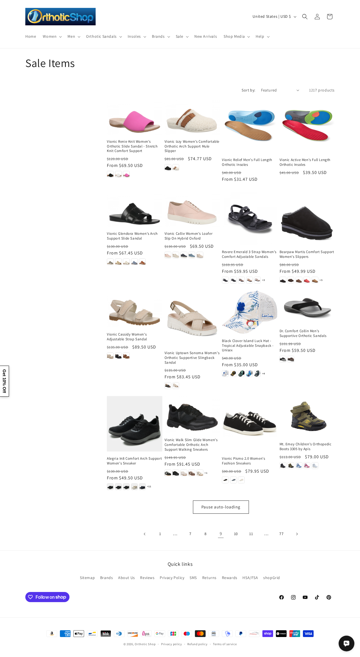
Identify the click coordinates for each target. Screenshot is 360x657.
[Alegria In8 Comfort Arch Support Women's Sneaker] (134, 424)
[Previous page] (145, 534)
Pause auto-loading (220, 506)
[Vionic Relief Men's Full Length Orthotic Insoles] (249, 125)
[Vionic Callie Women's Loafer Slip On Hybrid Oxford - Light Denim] (191, 255)
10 (236, 533)
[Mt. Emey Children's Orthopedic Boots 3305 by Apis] (307, 416)
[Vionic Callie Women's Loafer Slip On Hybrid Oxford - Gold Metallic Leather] (175, 255)
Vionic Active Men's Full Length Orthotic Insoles (305, 162)
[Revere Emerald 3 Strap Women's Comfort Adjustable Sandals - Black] (225, 280)
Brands (106, 577)
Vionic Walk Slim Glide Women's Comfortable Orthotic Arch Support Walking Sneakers (191, 445)
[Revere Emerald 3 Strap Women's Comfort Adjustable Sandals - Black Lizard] (233, 280)
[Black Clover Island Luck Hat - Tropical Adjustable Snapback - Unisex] (249, 312)
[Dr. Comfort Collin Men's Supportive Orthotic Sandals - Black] (283, 359)
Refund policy (197, 644)
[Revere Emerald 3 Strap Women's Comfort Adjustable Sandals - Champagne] (249, 280)
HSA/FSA (250, 577)
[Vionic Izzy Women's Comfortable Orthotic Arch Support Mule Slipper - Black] (168, 167)
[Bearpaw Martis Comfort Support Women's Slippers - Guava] (306, 280)
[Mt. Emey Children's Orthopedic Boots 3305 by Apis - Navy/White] (299, 465)
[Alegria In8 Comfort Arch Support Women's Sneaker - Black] (126, 486)
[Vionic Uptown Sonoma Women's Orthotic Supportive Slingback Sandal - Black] (168, 385)
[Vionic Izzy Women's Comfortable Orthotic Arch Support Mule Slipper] (192, 116)
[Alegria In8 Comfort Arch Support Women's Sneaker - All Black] (118, 486)
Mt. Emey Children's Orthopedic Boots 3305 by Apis (306, 446)
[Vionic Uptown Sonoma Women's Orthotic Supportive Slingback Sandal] (192, 318)
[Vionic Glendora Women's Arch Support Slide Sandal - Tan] (142, 261)
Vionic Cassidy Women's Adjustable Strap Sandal (127, 336)
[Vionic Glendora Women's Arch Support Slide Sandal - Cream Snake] (110, 261)
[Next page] (297, 534)
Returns (209, 577)
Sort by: (248, 90)
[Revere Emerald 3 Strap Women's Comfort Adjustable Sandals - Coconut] (257, 280)
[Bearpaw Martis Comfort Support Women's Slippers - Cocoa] (299, 280)
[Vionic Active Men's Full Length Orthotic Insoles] (307, 125)
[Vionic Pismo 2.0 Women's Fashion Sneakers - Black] (225, 480)
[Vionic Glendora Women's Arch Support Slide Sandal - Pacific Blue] (134, 261)
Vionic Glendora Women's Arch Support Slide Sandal (132, 236)
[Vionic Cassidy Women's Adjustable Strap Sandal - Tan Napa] (126, 355)
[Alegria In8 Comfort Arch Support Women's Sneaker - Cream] (134, 486)
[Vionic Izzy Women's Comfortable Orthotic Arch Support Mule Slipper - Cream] (175, 167)
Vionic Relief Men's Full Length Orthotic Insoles (247, 162)
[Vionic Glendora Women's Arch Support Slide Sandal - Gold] (118, 261)
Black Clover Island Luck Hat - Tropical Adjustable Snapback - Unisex (248, 346)
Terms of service (225, 644)
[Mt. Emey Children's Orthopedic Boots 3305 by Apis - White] (315, 465)
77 (281, 533)
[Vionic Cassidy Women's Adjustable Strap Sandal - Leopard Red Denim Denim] (118, 355)
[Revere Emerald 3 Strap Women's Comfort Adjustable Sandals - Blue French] (241, 280)
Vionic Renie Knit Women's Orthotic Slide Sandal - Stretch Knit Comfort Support (132, 146)
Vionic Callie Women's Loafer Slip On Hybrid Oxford (189, 236)
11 (251, 533)
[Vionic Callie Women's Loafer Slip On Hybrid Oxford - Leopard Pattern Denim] (184, 255)
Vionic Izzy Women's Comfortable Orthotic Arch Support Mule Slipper (192, 146)
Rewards (229, 577)
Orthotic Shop (145, 644)
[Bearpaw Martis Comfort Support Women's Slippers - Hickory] (315, 280)
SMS (193, 577)
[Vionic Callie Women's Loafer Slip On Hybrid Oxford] (192, 208)
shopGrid (271, 577)
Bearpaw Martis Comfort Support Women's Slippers (307, 254)
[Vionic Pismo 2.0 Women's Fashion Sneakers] (249, 424)
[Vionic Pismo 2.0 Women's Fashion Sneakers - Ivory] (241, 480)
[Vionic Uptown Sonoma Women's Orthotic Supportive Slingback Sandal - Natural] (175, 385)
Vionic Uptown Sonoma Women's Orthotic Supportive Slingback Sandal (192, 358)
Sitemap (87, 577)
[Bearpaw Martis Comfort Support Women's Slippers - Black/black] (283, 280)
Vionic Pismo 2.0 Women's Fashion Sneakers (243, 461)
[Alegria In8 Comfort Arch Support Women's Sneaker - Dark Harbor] (142, 486)
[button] (51, 36)
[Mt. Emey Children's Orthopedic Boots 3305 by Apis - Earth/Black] (290, 465)
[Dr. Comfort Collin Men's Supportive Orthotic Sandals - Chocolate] (290, 359)
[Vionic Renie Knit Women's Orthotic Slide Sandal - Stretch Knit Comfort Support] (134, 116)
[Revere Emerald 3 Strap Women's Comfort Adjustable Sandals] (249, 217)
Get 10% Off (4, 381)
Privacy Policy (172, 577)
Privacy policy (171, 644)
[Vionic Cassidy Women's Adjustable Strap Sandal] (134, 308)
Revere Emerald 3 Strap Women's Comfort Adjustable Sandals (249, 254)
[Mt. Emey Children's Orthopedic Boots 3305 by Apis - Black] (283, 465)
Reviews (147, 577)
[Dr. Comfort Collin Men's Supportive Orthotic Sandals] (307, 307)
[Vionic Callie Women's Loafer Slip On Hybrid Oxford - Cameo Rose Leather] (168, 255)
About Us (126, 577)
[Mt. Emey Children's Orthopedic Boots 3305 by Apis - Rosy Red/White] (306, 465)
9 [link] (221, 534)
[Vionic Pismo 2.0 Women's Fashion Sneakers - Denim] (233, 480)
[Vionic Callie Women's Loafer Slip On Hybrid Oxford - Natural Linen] (200, 255)
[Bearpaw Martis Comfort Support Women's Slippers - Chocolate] (290, 280)
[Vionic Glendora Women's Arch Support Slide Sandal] (134, 208)
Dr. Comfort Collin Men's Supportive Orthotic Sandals (303, 333)
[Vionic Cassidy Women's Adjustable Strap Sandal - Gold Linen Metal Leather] (110, 355)
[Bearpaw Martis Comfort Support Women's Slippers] (307, 217)
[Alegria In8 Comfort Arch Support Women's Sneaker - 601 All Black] (110, 486)
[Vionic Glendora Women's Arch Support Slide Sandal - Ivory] (126, 261)
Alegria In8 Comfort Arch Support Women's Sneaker (134, 461)
